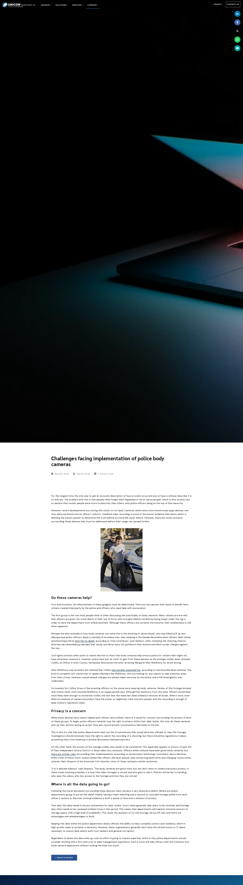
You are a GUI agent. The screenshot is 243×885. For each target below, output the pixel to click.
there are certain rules (63, 754)
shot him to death (85, 641)
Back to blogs (65, 858)
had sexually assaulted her (126, 670)
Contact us (233, 4)
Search (218, 4)
